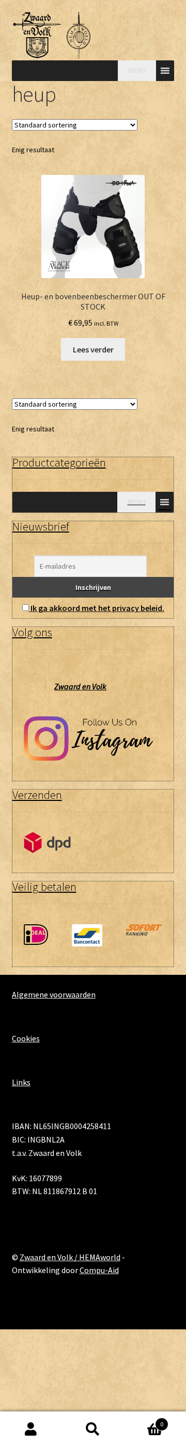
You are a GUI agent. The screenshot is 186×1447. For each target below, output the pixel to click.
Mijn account (31, 1429)
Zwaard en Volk (80, 686)
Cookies (26, 1038)
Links (21, 1082)
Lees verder (93, 349)
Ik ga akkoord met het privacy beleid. (97, 608)
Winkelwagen (143, 1420)
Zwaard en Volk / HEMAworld (70, 1257)
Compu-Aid (99, 1270)
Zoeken (93, 1429)
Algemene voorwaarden (54, 994)
